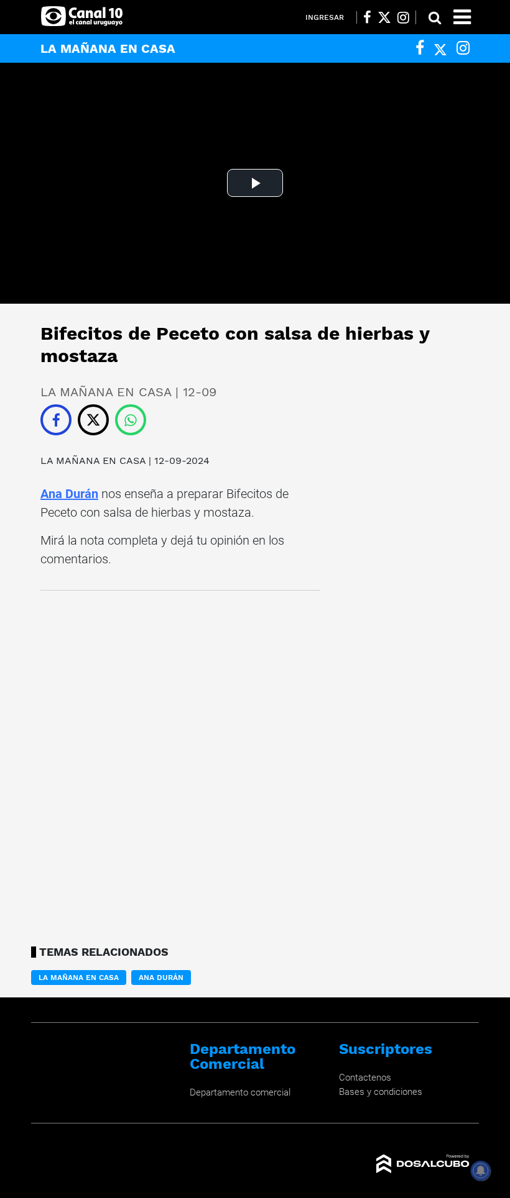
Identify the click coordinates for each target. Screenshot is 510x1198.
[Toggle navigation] (462, 17)
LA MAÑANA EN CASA (94, 460)
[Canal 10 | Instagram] (403, 17)
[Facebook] (419, 48)
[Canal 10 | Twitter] (384, 17)
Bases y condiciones (380, 1091)
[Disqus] (180, 764)
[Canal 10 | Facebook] (367, 17)
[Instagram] (463, 48)
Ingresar (324, 17)
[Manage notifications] (481, 1171)
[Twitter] (440, 48)
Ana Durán (69, 493)
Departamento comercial (240, 1092)
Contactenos (365, 1077)
